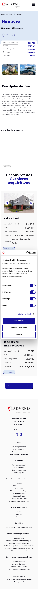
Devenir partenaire (19, 447)
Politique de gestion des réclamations (19, 548)
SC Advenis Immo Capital (19, 491)
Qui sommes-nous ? (19, 465)
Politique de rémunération (19, 551)
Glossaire (19, 517)
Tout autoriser (19, 321)
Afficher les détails (25, 314)
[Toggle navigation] (33, 5)
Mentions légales (19, 576)
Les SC (19, 514)
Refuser (19, 335)
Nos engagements (19, 470)
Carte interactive (7, 14)
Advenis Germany (19, 564)
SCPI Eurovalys (19, 486)
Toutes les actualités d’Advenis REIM (19, 527)
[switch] (33, 292)
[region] (19, 151)
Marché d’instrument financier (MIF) (19, 540)
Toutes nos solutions (19, 498)
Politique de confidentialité (19, 543)
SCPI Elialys (19, 488)
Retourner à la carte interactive (19, 386)
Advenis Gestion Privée (19, 566)
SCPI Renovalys (19, 493)
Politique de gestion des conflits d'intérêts (19, 546)
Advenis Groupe (19, 561)
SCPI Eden (19, 483)
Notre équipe (19, 472)
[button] (31, 203)
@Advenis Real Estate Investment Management (19, 581)
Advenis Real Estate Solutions (19, 569)
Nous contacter (19, 449)
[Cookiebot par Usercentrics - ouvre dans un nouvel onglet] (27, 252)
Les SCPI (19, 512)
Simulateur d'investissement (19, 501)
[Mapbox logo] (6, 166)
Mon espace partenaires (19, 454)
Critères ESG (19, 538)
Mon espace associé (19, 452)
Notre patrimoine (19, 496)
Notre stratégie (19, 467)
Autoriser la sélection (19, 328)
